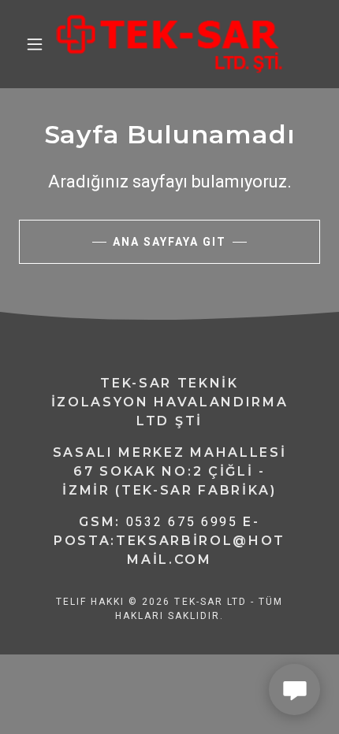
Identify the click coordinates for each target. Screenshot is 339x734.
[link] (170, 44)
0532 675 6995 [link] (182, 521)
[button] (34, 44)
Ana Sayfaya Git (169, 241)
